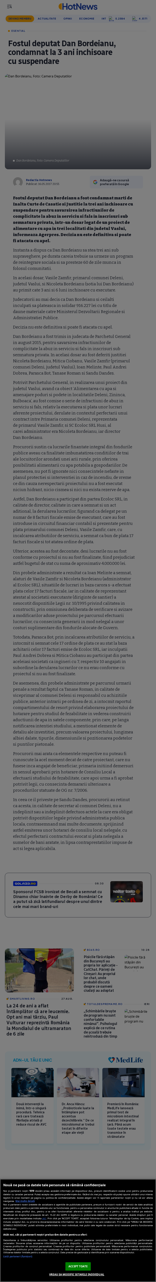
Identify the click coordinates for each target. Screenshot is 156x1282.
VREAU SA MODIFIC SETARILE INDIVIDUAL (76, 1274)
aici (44, 1218)
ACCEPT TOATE (78, 1266)
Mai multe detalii (25, 1201)
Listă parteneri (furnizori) (17, 1256)
